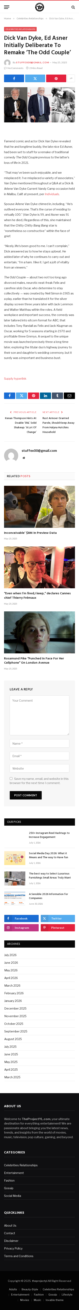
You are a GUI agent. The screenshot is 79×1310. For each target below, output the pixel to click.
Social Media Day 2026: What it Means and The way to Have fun (48, 855)
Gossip (8, 1188)
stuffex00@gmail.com (32, 62)
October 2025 (13, 1023)
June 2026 (11, 962)
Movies (24, 1300)
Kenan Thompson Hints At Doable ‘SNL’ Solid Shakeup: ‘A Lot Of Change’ (20, 425)
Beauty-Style (30, 1289)
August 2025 (13, 1039)
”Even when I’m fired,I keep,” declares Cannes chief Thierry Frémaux (37, 596)
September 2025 (15, 1031)
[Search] (73, 7)
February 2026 (14, 993)
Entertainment (14, 1173)
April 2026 (11, 978)
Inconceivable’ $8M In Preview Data (30, 533)
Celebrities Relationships (20, 29)
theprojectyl (39, 1280)
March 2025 (12, 1077)
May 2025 (11, 1062)
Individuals (52, 194)
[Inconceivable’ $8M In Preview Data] (39, 507)
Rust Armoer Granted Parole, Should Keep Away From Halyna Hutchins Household (58, 425)
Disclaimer (11, 1240)
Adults (13, 1289)
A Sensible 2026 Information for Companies (48, 896)
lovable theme (55, 1300)
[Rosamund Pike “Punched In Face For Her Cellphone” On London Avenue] (39, 632)
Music (37, 1300)
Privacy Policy (13, 1248)
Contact (9, 1233)
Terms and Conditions (18, 1256)
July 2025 (10, 1046)
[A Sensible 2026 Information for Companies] (14, 899)
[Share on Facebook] (14, 78)
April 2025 (11, 1069)
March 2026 (12, 985)
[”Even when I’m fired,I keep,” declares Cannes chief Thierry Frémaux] (39, 567)
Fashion (9, 1180)
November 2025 (15, 1016)
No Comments (15, 68)
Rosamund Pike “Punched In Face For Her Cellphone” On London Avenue (34, 661)
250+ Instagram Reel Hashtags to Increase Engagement (49, 835)
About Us (10, 1225)
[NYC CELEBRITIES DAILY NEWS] (39, 7)
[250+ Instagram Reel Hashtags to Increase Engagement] (14, 838)
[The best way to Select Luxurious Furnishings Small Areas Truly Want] (14, 878)
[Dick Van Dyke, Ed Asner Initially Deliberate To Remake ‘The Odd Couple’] (39, 104)
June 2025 (11, 1054)
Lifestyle (67, 1294)
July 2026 (10, 955)
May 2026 (11, 970)
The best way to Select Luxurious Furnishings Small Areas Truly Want (50, 875)
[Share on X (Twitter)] (35, 78)
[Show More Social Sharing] (71, 78)
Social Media (12, 1195)
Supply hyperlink (15, 378)
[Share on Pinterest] (56, 78)
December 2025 (15, 1008)
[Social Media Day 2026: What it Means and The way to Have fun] (14, 858)
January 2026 (13, 1000)
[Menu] (6, 7)
